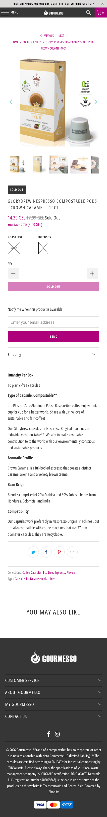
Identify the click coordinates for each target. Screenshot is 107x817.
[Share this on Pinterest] (59, 552)
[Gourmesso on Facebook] (49, 734)
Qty (10, 263)
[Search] (88, 13)
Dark (13, 248)
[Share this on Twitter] (33, 552)
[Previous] (11, 102)
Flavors (71, 572)
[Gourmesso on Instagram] (57, 734)
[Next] (96, 102)
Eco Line (48, 572)
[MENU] (2, 13)
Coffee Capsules (32, 572)
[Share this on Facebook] (46, 552)
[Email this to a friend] (72, 552)
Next (61, 36)
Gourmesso (23, 749)
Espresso (59, 572)
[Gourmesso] (53, 13)
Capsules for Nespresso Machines (35, 578)
